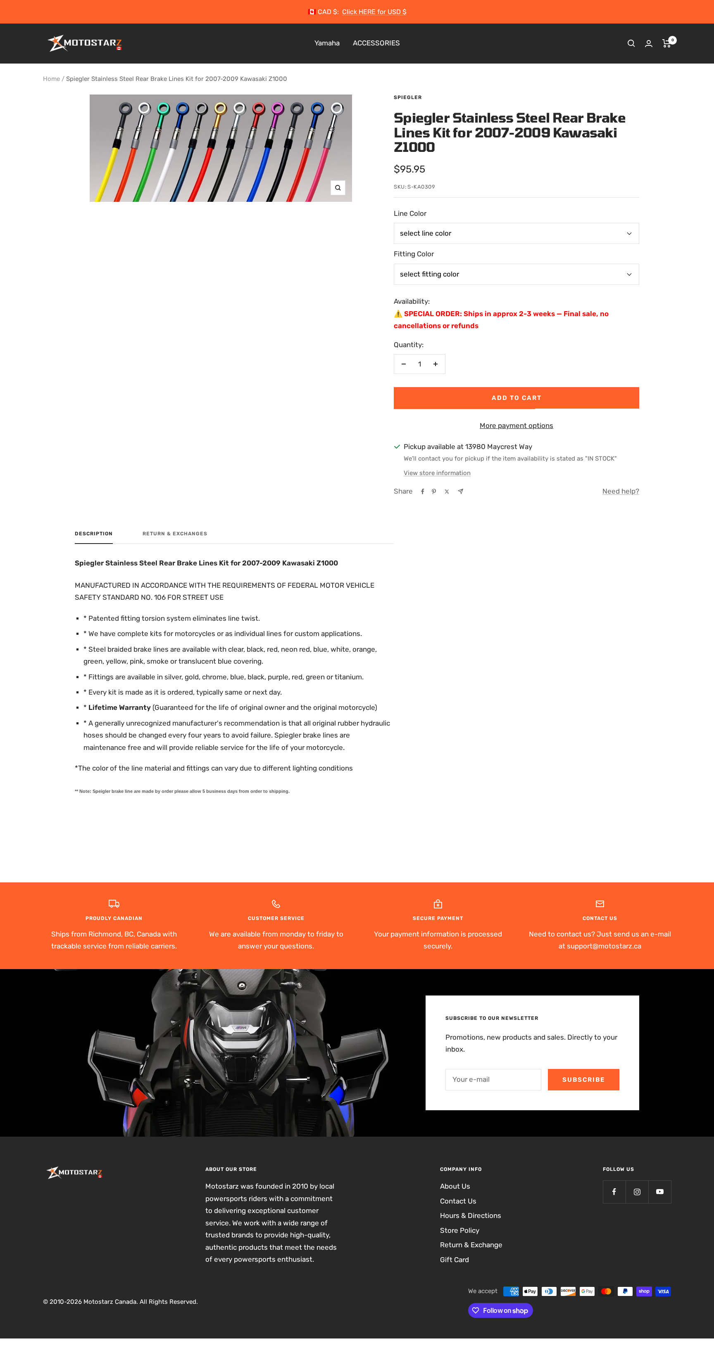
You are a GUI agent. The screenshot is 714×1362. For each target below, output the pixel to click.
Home (51, 79)
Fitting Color (414, 254)
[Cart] (666, 43)
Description (94, 534)
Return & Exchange (471, 1245)
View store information (437, 473)
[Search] (631, 43)
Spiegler (408, 97)
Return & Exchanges (175, 534)
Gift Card (454, 1260)
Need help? (620, 491)
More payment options (516, 425)
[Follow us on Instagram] (637, 1191)
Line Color (410, 213)
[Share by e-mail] (460, 491)
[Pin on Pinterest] (434, 491)
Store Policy (459, 1230)
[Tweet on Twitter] (446, 491)
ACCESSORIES (376, 43)
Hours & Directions (470, 1215)
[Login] (648, 43)
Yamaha (327, 43)
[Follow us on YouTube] (659, 1191)
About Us (455, 1186)
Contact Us (458, 1201)
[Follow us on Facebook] (614, 1191)
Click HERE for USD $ (374, 12)
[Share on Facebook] (422, 491)
